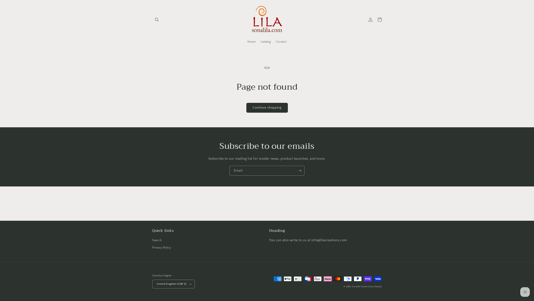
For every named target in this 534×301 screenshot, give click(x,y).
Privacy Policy (161, 247)
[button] (156, 19)
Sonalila (356, 287)
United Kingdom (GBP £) (171, 283)
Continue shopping (267, 107)
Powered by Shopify (371, 287)
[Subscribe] (299, 171)
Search (157, 240)
